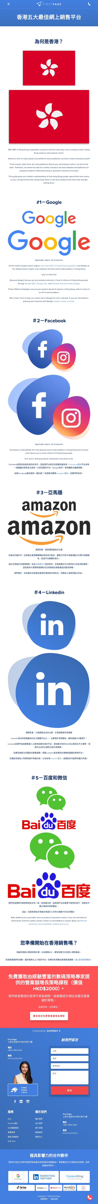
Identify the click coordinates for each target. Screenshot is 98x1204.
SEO (9, 1119)
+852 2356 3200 (15, 1050)
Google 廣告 (13, 1123)
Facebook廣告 (75, 464)
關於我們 (38, 1119)
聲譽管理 (11, 1132)
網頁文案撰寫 (13, 1137)
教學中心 (38, 1137)
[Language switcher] (8, 4)
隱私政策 (54, 1199)
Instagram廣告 (62, 473)
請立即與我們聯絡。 (83, 959)
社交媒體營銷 (13, 1128)
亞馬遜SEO (40, 564)
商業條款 (43, 1199)
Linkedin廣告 (55, 758)
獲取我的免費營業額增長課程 (49, 1016)
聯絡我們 (38, 1132)
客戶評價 (38, 1128)
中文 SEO (11, 1141)
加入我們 (38, 1123)
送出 (69, 1090)
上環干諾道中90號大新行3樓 (20, 1042)
